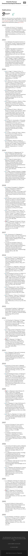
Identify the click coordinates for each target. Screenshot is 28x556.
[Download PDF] (5, 221)
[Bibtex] (7, 36)
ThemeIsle (19, 553)
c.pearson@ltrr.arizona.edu (14, 543)
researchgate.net (6, 21)
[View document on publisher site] (5, 71)
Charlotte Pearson (11, 2)
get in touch (20, 22)
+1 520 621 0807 (14, 547)
